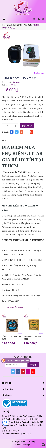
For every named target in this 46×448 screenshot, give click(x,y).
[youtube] (33, 372)
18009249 (15, 431)
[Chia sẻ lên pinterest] (21, 132)
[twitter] (13, 372)
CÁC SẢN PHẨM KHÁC (13, 307)
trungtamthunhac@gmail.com (19, 434)
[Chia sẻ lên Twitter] (17, 132)
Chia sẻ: (5, 132)
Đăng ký (33, 365)
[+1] (31, 132)
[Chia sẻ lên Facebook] (11, 132)
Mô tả (4, 140)
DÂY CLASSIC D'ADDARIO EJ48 (33, 338)
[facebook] (18, 372)
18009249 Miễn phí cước (18, 361)
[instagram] (28, 372)
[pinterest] (23, 372)
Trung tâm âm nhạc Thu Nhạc (26, 295)
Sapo (28, 445)
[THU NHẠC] (23, 8)
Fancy (26, 132)
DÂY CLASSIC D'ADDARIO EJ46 (11, 338)
